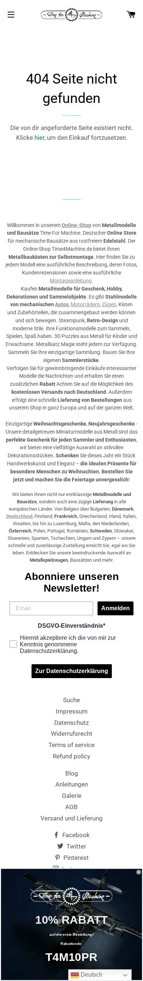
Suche (71, 700)
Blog (71, 773)
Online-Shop (76, 225)
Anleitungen (71, 784)
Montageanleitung (71, 281)
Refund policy (71, 756)
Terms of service (71, 745)
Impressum (72, 711)
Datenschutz (71, 722)
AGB (71, 807)
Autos (62, 304)
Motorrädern (85, 304)
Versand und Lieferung (71, 818)
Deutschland (19, 516)
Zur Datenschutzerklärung (71, 671)
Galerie (71, 795)
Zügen (109, 304)
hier (39, 137)
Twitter (75, 846)
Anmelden (115, 608)
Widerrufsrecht (71, 733)
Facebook (75, 835)
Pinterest (75, 857)
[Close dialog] (138, 872)
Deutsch (90, 975)
